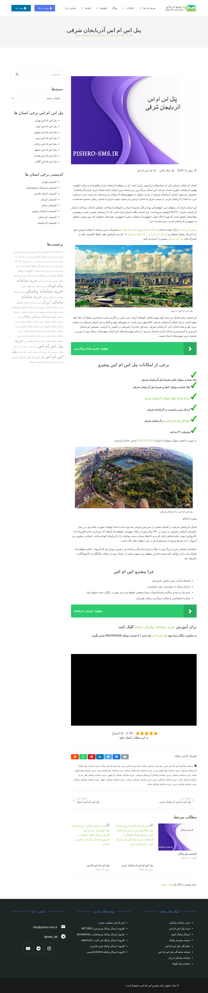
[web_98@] (61, 937)
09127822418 (145, 440)
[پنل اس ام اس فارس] (90, 843)
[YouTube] (28, 948)
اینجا (138, 627)
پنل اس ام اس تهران (46, 120)
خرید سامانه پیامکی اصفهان (28, 302)
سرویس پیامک (52, 352)
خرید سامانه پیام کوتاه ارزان (34, 286)
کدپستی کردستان (47, 217)
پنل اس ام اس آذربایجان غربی (137, 865)
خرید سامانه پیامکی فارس (31, 321)
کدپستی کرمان (49, 199)
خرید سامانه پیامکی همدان (35, 331)
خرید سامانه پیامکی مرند (185, 784)
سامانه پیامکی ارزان (179, 957)
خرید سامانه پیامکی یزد (34, 341)
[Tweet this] (108, 756)
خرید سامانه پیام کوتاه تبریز (167, 770)
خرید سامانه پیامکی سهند (113, 779)
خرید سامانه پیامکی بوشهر (51, 312)
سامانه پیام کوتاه (131, 229)
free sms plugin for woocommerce (49, 252)
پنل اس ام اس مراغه (152, 766)
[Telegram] (38, 948)
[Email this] (125, 756)
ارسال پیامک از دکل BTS (24, 261)
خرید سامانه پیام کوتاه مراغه (138, 770)
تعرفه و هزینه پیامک (179, 940)
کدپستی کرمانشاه (47, 222)
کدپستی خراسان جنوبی (44, 211)
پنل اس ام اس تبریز (173, 766)
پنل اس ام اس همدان (45, 155)
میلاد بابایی (165, 170)
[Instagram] (49, 948)
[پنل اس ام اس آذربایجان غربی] (134, 843)
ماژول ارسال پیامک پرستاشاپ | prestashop (101, 934)
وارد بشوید (166, 884)
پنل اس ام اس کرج (46, 126)
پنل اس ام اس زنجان (45, 143)
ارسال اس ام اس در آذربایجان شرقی (147, 234)
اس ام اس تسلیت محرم (112, 922)
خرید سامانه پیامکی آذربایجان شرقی (153, 775)
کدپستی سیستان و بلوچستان (41, 187)
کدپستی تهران (49, 181)
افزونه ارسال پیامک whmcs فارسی (106, 952)
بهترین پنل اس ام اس (48, 281)
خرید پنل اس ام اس (179, 928)
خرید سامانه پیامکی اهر (95, 775)
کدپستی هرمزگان (187, 853)
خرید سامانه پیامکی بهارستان (25, 307)
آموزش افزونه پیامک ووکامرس (24, 252)
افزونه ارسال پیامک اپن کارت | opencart (103, 940)
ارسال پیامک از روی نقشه (53, 266)
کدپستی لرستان (51, 362)
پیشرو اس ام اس (187, 229)
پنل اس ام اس (144, 170)
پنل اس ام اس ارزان (31, 357)
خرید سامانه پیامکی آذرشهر (121, 775)
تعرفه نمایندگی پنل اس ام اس (174, 952)
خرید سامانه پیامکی (159, 627)
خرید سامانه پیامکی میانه (159, 784)
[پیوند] (181, 8)
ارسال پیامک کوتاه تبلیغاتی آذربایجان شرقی (167, 398)
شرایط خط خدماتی (39, 352)
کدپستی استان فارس (45, 193)
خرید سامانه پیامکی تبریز (165, 779)
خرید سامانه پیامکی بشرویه (51, 307)
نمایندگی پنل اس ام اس (178, 420)
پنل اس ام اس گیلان (46, 161)
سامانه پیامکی (149, 229)
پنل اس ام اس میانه (110, 766)
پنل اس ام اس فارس (98, 865)
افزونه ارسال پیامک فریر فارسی (107, 946)
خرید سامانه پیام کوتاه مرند (110, 770)
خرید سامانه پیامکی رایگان (39, 316)
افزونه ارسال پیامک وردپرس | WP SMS (103, 928)
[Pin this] (92, 756)
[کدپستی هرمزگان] (177, 837)
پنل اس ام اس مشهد (45, 149)
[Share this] (116, 756)
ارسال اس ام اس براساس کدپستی (46, 261)
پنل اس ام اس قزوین (45, 132)
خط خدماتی (32, 347)
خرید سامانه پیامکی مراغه (86, 779)
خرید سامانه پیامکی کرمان (34, 336)
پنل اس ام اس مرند (131, 766)
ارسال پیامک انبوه (34, 266)
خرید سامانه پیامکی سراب (139, 779)
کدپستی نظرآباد (36, 362)
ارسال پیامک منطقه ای (41, 271)
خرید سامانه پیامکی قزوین (32, 326)
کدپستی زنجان (49, 205)
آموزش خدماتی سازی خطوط (52, 257)
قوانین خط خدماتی (25, 352)
